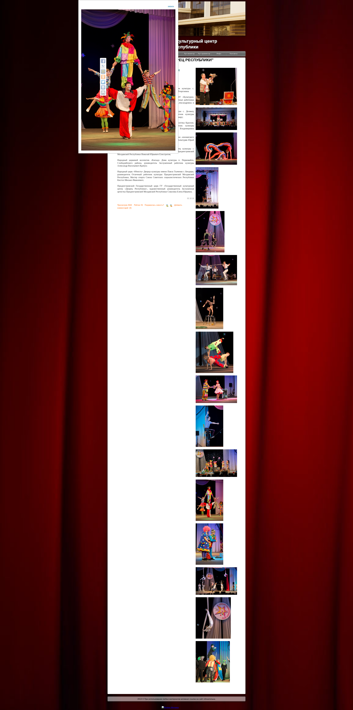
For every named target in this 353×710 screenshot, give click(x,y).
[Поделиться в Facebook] (103, 61)
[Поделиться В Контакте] (103, 87)
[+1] (167, 205)
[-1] (171, 205)
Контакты (233, 54)
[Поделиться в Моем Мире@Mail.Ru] (103, 71)
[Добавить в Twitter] (103, 82)
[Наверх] (103, 92)
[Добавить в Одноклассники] (103, 77)
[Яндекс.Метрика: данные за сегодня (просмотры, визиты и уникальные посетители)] (170, 707)
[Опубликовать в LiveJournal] (103, 66)
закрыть (171, 6)
